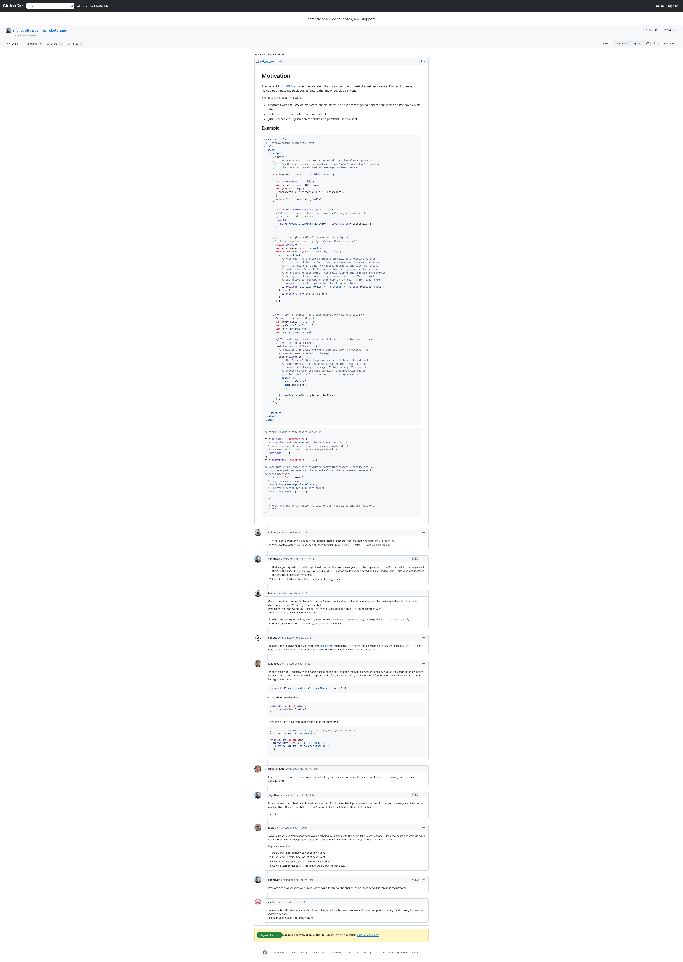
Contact (357, 952)
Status (325, 952)
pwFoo (272, 901)
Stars (56, 43)
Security (314, 952)
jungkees (273, 663)
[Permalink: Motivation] (259, 75)
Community (336, 952)
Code (14, 43)
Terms (294, 952)
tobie (271, 827)
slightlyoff (21, 30)
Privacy (304, 952)
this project (326, 645)
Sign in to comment (368, 934)
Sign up (673, 6)
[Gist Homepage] (13, 6)
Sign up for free (269, 935)
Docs (347, 952)
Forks (77, 43)
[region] (341, 295)
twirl (271, 532)
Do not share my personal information (401, 952)
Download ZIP (668, 43)
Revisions (33, 43)
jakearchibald (276, 768)
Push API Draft (288, 86)
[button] (648, 43)
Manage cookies (372, 952)
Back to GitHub (99, 5)
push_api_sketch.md (49, 30)
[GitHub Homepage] (265, 952)
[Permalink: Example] (259, 127)
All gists (82, 5)
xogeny (272, 637)
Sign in (659, 6)
